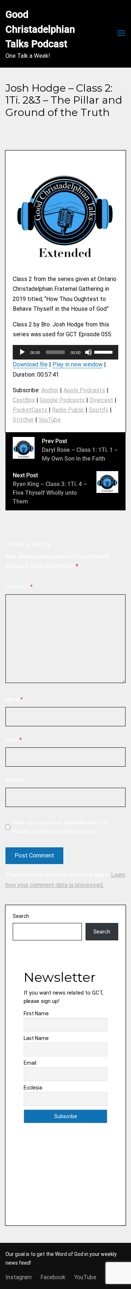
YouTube (50, 419)
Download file (30, 364)
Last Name (36, 1038)
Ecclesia (33, 1088)
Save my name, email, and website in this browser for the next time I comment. (59, 827)
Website (14, 780)
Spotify (98, 409)
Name (14, 699)
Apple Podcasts (84, 390)
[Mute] (88, 352)
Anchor (50, 390)
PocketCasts (30, 409)
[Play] (22, 352)
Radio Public (68, 409)
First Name (36, 1013)
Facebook (53, 1277)
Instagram (18, 1277)
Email (13, 740)
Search (21, 916)
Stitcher (23, 419)
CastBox (24, 400)
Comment (19, 587)
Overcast (101, 400)
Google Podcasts (62, 400)
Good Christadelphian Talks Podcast (41, 29)
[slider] (104, 351)
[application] (65, 352)
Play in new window (77, 364)
